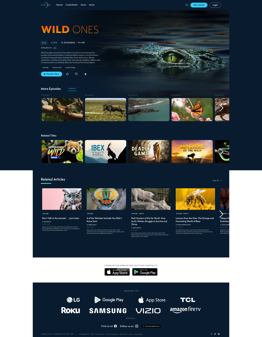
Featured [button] (59, 5)
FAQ (92, 334)
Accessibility (138, 334)
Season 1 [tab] (72, 88)
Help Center (123, 334)
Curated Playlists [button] (72, 5)
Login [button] (215, 5)
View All (216, 181)
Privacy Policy (100, 334)
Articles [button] (91, 5)
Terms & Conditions (112, 334)
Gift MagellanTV (84, 334)
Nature (46, 213)
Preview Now (53, 74)
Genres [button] (83, 5)
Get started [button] (199, 5)
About (131, 334)
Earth (141, 213)
